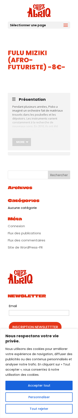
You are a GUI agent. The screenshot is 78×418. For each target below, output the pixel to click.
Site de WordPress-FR (25, 247)
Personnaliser (39, 397)
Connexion (16, 226)
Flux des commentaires (26, 240)
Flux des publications (24, 233)
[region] (39, 373)
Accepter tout (39, 385)
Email (13, 306)
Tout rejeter (39, 409)
